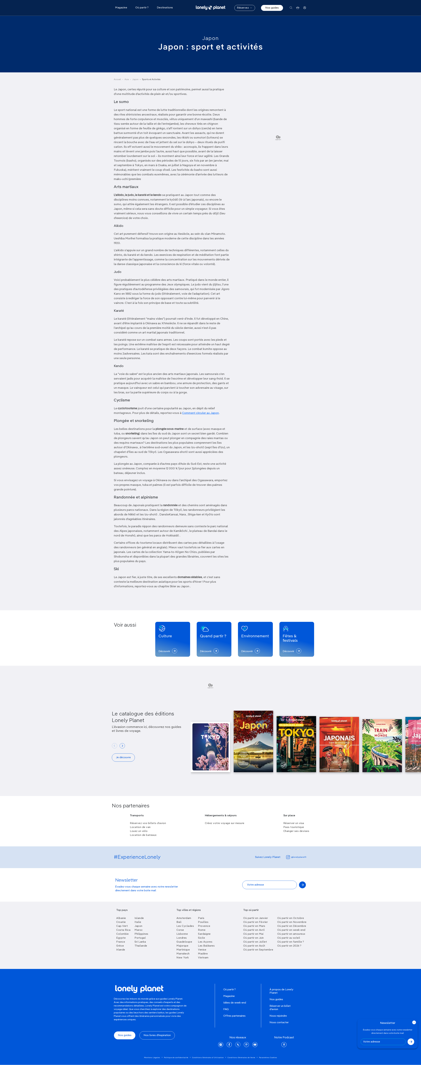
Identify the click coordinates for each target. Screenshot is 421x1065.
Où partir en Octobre (290, 918)
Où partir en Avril (254, 930)
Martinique (183, 950)
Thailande (141, 946)
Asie (126, 79)
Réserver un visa (293, 823)
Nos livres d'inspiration (157, 1035)
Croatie (121, 922)
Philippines (141, 934)
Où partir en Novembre (292, 922)
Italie (138, 922)
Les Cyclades (185, 926)
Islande (139, 918)
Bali (178, 922)
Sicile (201, 938)
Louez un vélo (139, 831)
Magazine (229, 996)
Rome (201, 930)
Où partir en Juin (253, 938)
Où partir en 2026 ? (289, 946)
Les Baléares (206, 946)
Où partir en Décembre (291, 926)
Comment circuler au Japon (200, 413)
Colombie (122, 934)
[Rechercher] (291, 8)
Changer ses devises (296, 831)
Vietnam (203, 957)
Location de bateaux (143, 835)
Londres (181, 938)
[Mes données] (305, 8)
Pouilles (203, 922)
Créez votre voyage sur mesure (224, 823)
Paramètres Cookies (268, 1057)
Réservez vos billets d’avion (148, 823)
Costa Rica (123, 930)
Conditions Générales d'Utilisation (208, 1057)
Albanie (121, 918)
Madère (203, 953)
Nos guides (272, 8)
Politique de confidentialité (176, 1057)
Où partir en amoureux (291, 934)
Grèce (120, 946)
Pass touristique (293, 827)
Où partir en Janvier (255, 918)
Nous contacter (279, 1022)
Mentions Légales (152, 1057)
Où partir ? (229, 989)
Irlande (120, 950)
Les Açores (205, 942)
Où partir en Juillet (255, 942)
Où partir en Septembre (258, 950)
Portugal (140, 938)
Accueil (117, 79)
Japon (210, 38)
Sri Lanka (140, 942)
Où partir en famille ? (290, 942)
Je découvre (123, 757)
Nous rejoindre (278, 1016)
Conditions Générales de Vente (241, 1057)
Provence (204, 926)
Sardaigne (204, 934)
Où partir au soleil (288, 938)
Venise (202, 950)
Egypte (121, 938)
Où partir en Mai (253, 934)
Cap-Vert (122, 926)
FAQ (226, 1009)
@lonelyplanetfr (298, 857)
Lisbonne (182, 934)
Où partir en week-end (291, 930)
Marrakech (183, 953)
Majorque (182, 946)
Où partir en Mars (254, 926)
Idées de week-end (234, 1003)
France (120, 942)
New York (182, 957)
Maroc (139, 930)
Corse (180, 930)
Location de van (140, 827)
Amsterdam (183, 918)
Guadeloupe (184, 942)
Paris (201, 918)
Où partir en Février (255, 922)
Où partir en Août (254, 946)
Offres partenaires (234, 1016)
